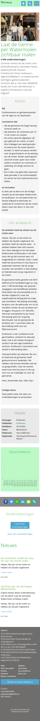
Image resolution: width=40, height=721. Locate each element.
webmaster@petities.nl (10, 694)
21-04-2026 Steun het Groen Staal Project (18, 649)
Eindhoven (20, 423)
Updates (21, 665)
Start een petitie (7, 668)
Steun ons (22, 673)
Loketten (4, 673)
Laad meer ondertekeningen (20, 525)
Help (2, 665)
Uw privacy (22, 668)
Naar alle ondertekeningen (20, 534)
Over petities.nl (24, 671)
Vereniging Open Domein (20, 712)
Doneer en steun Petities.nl (20, 682)
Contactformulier (8, 691)
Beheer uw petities (8, 676)
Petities (4, 671)
